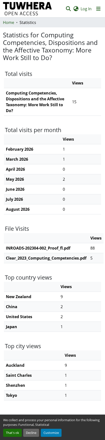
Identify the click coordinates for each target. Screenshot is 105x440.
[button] (27, 8)
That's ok (12, 432)
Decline (31, 432)
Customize (51, 432)
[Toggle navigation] (98, 8)
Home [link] (8, 22)
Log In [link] (86, 8)
